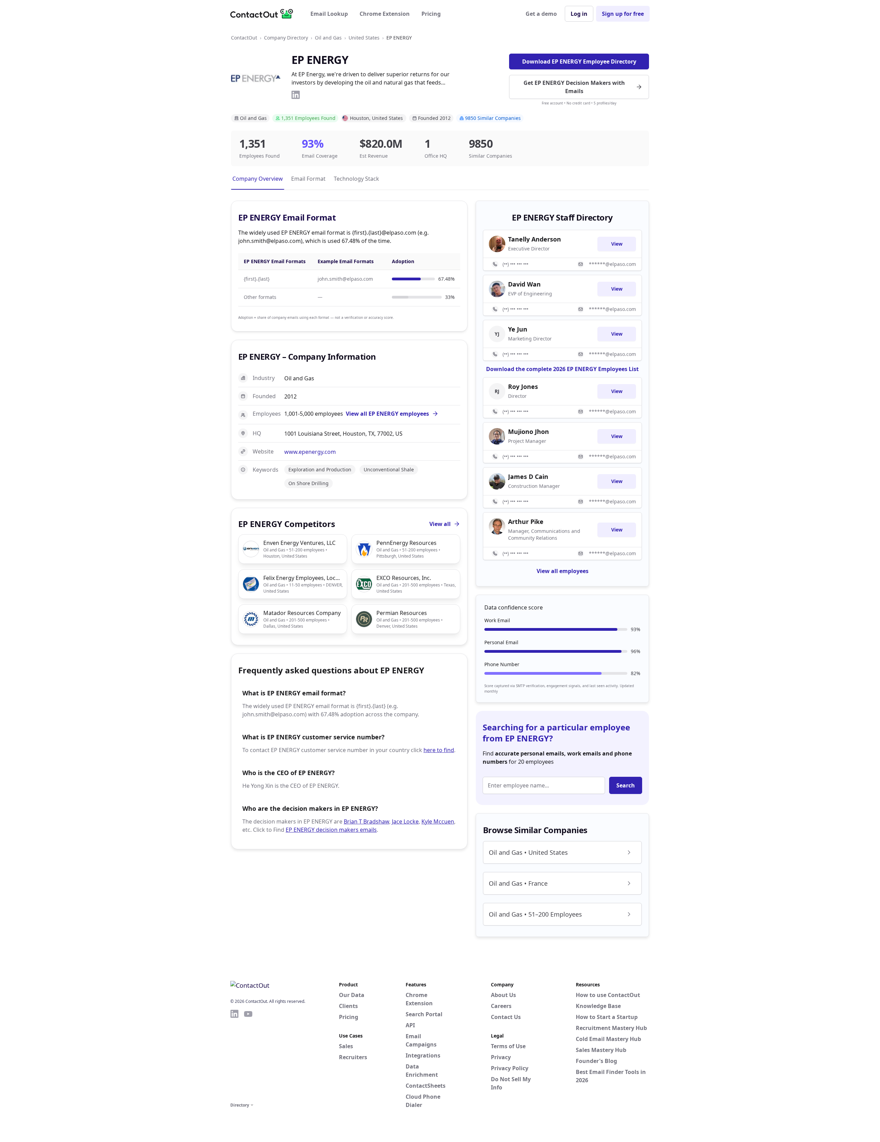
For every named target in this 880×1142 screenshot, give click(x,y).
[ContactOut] (264, 14)
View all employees (562, 571)
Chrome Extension (385, 14)
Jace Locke (405, 821)
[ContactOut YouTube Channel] (248, 1055)
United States (364, 37)
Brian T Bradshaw (366, 821)
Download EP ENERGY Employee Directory (579, 61)
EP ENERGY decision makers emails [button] (331, 829)
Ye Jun (517, 329)
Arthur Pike (525, 521)
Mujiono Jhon (528, 431)
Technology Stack (356, 178)
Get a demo (541, 14)
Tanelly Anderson (534, 239)
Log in (579, 14)
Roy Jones (523, 386)
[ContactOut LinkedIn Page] (234, 1055)
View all (440, 524)
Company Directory (286, 37)
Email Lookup (329, 14)
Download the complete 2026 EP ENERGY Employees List (562, 369)
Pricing (431, 14)
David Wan (524, 284)
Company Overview (257, 178)
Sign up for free (623, 14)
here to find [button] (439, 750)
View (617, 243)
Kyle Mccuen (437, 821)
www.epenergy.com (310, 452)
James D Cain (528, 476)
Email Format (308, 178)
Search (625, 785)
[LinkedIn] (296, 95)
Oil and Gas (328, 37)
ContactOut (244, 37)
